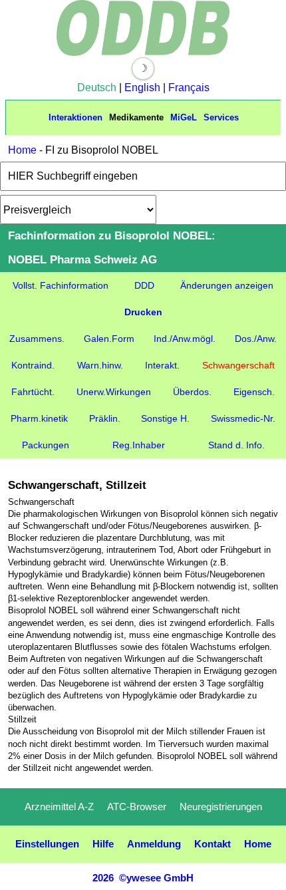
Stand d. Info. (236, 445)
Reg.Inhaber (138, 445)
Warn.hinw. (100, 365)
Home (22, 150)
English (142, 87)
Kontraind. (33, 365)
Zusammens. (37, 338)
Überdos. (192, 391)
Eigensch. (254, 391)
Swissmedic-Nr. (243, 418)
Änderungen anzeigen (226, 285)
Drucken (143, 312)
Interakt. (162, 365)
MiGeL (183, 117)
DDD (144, 285)
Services (221, 117)
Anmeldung (154, 843)
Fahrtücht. (33, 391)
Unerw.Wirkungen (113, 391)
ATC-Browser (136, 806)
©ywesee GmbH (155, 877)
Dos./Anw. (256, 338)
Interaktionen (75, 117)
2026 (103, 877)
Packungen (45, 445)
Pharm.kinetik (39, 418)
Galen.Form (109, 338)
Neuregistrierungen (221, 806)
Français (189, 87)
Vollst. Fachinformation (60, 285)
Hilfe (103, 843)
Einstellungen (47, 843)
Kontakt (212, 843)
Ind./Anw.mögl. (184, 338)
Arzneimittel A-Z (59, 806)
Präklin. (104, 418)
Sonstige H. (165, 418)
